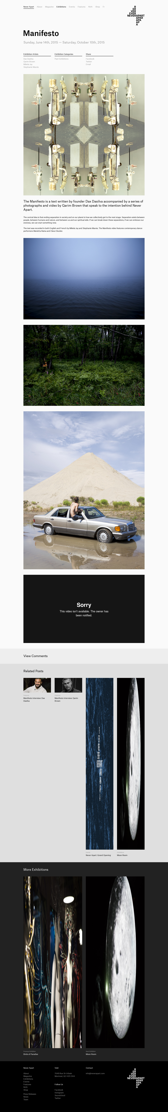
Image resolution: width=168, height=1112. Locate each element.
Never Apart (28, 7)
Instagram (59, 1093)
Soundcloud (60, 1095)
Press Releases (29, 1094)
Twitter (89, 62)
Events (72, 7)
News (25, 1097)
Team (25, 1100)
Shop (97, 7)
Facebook (90, 59)
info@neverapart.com (95, 1073)
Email (88, 64)
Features (81, 7)
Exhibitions (61, 7)
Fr (104, 7)
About (39, 7)
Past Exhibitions (61, 59)
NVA (90, 7)
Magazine (49, 7)
